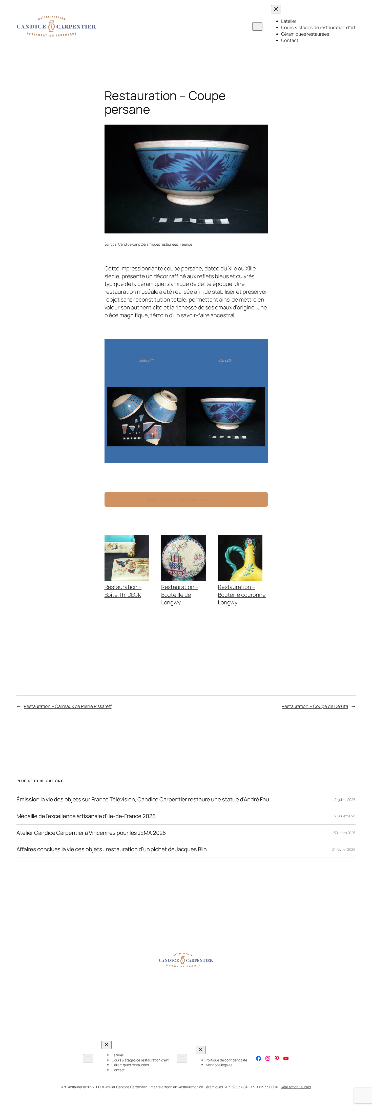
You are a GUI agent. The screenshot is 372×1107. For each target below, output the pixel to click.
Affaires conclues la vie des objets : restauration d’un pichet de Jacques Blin (111, 849)
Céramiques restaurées (159, 244)
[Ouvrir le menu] (257, 26)
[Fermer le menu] (276, 9)
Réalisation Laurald (296, 1086)
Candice (124, 244)
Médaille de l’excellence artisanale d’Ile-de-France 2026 (86, 816)
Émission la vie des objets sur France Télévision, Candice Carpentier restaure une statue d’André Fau (142, 799)
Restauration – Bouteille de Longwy (179, 594)
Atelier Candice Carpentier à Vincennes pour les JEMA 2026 (91, 833)
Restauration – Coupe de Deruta (315, 706)
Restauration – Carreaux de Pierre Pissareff (68, 706)
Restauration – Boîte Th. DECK (123, 591)
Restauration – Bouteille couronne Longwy (242, 594)
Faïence (186, 244)
